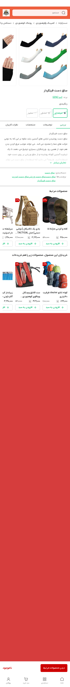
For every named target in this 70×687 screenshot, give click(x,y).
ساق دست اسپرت (20, 176)
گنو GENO (57, 97)
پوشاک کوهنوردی (23, 23)
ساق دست (50, 172)
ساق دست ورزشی (37, 176)
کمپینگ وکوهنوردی (45, 23)
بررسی (63, 124)
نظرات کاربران (12, 124)
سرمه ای (59, 113)
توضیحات (47, 124)
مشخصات (30, 124)
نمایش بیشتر (59, 162)
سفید (30, 113)
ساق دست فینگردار (46, 180)
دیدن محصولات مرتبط (54, 668)
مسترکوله (62, 23)
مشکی (44, 113)
